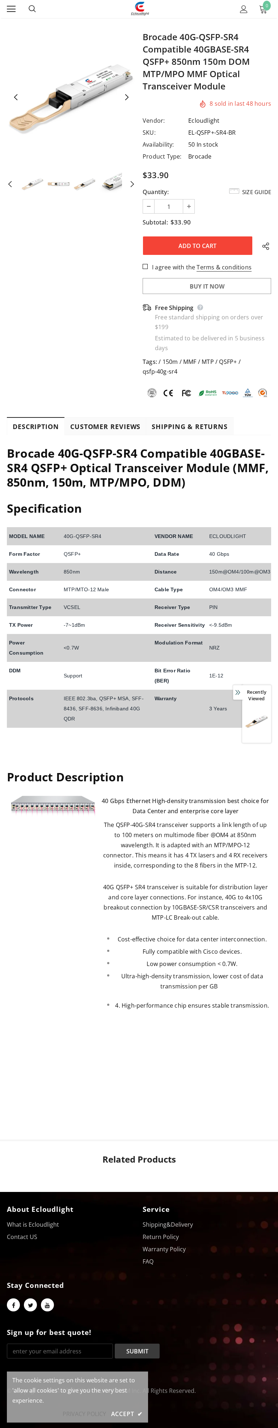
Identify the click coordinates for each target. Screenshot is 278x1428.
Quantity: (156, 192)
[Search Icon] (39, 9)
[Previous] (16, 98)
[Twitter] (30, 1304)
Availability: (158, 144)
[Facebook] (13, 1304)
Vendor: (154, 121)
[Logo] (140, 9)
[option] (71, 97)
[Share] (264, 246)
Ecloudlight (203, 121)
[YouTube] (47, 1304)
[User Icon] (244, 9)
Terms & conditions (224, 267)
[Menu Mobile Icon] (11, 9)
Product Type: (162, 156)
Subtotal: (155, 222)
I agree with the (173, 267)
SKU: (149, 132)
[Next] (126, 98)
